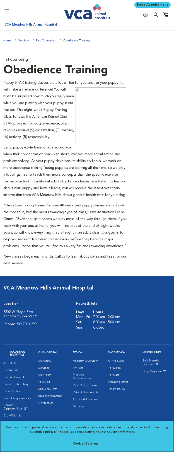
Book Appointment (152, 4)
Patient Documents (85, 392)
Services (23, 40)
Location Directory (15, 384)
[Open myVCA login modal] (146, 15)
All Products (116, 360)
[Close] (167, 428)
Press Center (11, 391)
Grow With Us (12, 415)
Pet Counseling (46, 40)
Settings (78, 406)
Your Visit (44, 381)
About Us (9, 363)
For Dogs (114, 367)
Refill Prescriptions (85, 385)
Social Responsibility (17, 398)
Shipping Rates (118, 381)
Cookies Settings (85, 443)
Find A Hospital (13, 377)
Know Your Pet (47, 388)
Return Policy (116, 388)
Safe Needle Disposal (157, 363)
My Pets (78, 367)
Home (7, 40)
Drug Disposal (154, 372)
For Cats (113, 374)
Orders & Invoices (85, 399)
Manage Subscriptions (82, 376)
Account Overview (85, 360)
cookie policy (45, 431)
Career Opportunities (17, 408)
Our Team (44, 374)
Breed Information (50, 396)
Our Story (44, 360)
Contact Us (10, 370)
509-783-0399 (26, 324)
